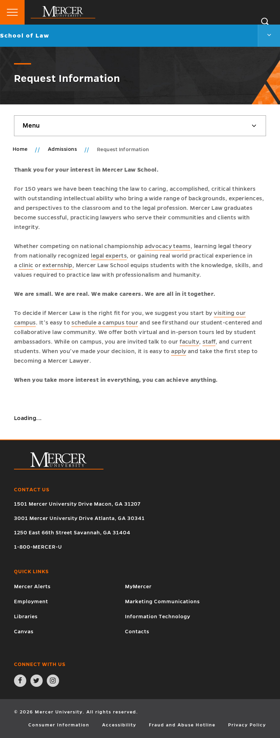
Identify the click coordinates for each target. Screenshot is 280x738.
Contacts (137, 631)
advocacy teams (167, 246)
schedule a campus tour (104, 323)
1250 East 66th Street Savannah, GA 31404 (72, 532)
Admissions (63, 149)
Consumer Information (58, 725)
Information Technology (157, 616)
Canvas (23, 631)
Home (20, 149)
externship (57, 265)
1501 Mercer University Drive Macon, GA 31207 (77, 504)
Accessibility (119, 725)
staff (208, 342)
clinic (26, 265)
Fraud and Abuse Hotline (182, 725)
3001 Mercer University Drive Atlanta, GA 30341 (79, 518)
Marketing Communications (162, 601)
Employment (31, 601)
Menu (31, 125)
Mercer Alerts (32, 586)
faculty (189, 342)
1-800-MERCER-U (38, 547)
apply (178, 351)
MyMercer (138, 586)
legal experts (109, 256)
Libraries (26, 616)
